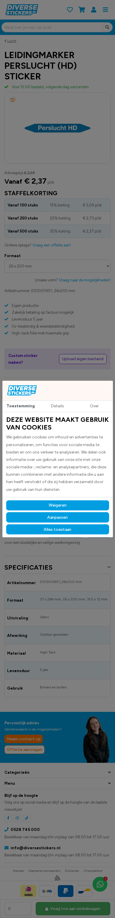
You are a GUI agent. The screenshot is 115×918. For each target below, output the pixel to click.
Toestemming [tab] (20, 405)
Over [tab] (94, 405)
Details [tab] (57, 405)
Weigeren (58, 505)
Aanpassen (57, 517)
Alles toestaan (57, 529)
